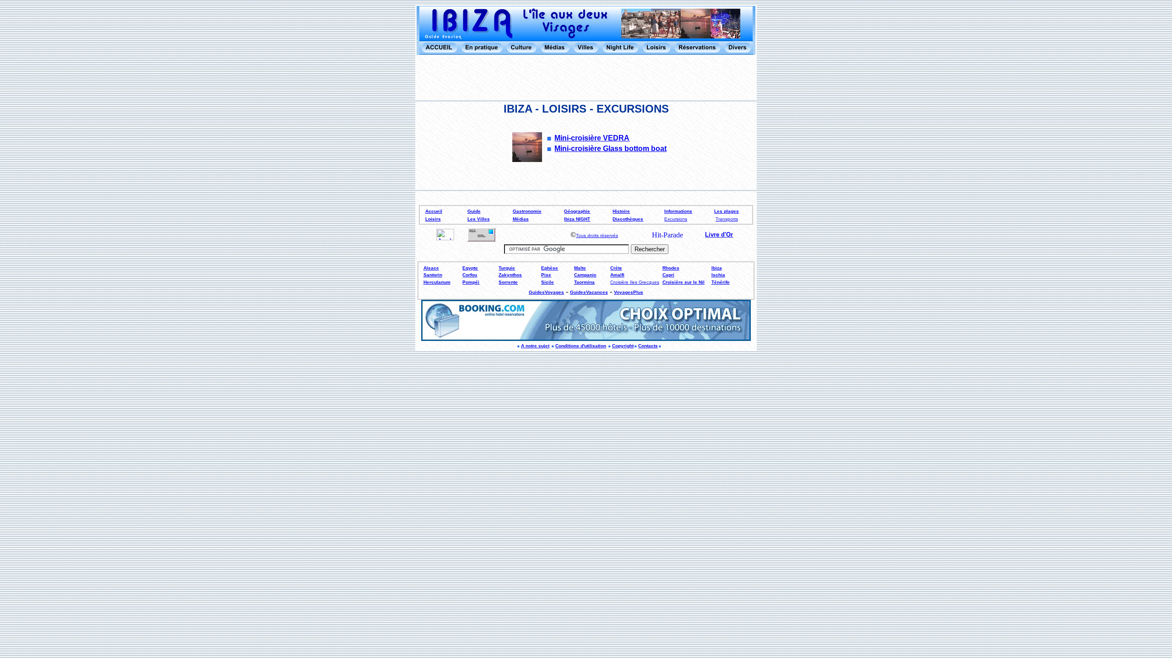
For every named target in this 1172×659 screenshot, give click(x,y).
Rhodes (670, 267)
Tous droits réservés (597, 235)
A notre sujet (535, 345)
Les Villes (478, 218)
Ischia (718, 274)
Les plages (726, 211)
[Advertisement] (586, 77)
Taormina (584, 282)
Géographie (577, 211)
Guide (474, 211)
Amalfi (617, 274)
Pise (546, 274)
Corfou (469, 274)
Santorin (432, 274)
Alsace (431, 267)
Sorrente (508, 282)
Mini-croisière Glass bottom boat (610, 148)
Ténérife (720, 282)
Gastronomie (527, 211)
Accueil (433, 211)
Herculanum (436, 282)
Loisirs (433, 218)
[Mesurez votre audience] (445, 238)
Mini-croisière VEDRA (591, 138)
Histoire (621, 211)
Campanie (585, 274)
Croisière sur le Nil (683, 282)
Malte (580, 267)
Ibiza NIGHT (577, 218)
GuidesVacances (589, 292)
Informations (678, 211)
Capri (668, 274)
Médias (521, 218)
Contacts (648, 345)
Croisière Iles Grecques (634, 282)
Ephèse (549, 267)
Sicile (547, 282)
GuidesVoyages (546, 292)
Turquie (507, 267)
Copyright (623, 345)
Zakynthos (510, 274)
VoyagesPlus (628, 292)
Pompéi (470, 282)
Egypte (470, 267)
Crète (616, 267)
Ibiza (716, 267)
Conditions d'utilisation (580, 345)
